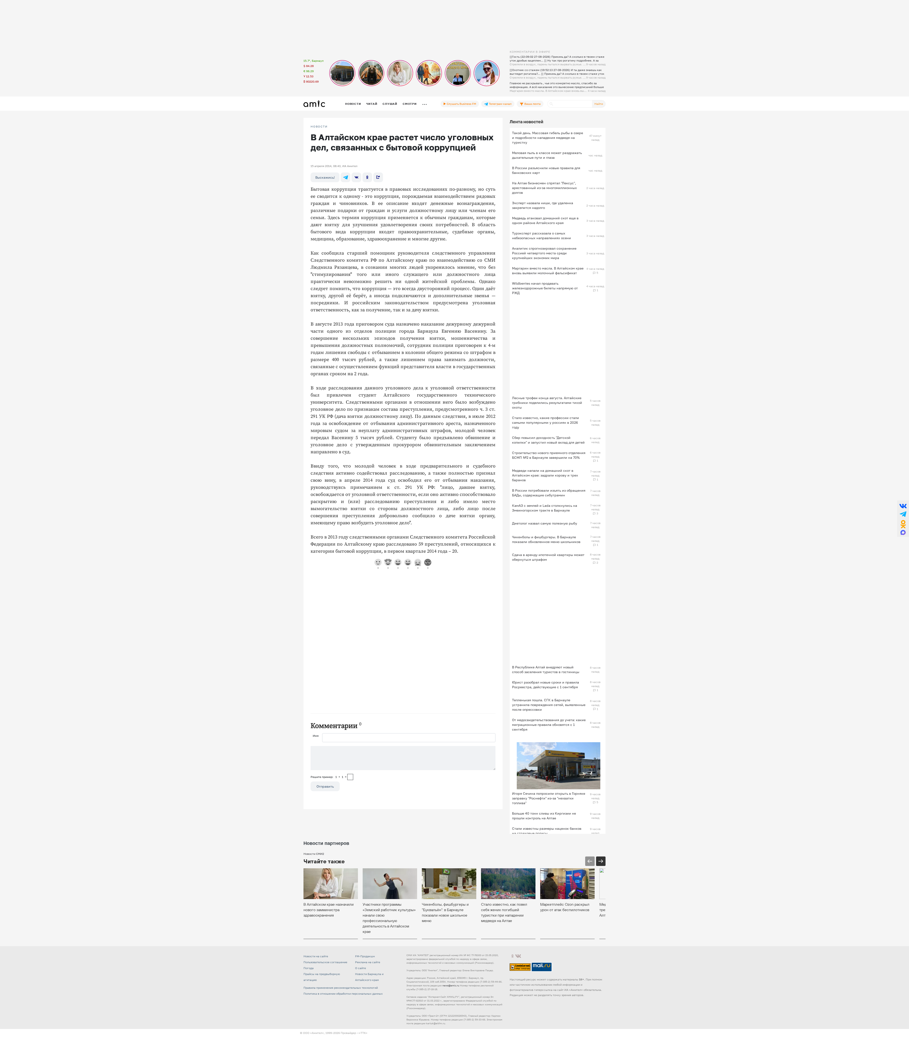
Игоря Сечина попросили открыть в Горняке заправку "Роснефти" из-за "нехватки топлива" (548, 798)
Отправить (325, 786)
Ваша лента (532, 104)
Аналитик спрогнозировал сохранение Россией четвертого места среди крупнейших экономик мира (544, 253)
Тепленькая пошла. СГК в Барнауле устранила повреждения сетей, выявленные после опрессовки (548, 704)
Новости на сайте (315, 956)
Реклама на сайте (367, 962)
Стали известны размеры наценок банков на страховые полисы (546, 830)
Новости (353, 104)
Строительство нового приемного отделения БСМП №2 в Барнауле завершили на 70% (548, 455)
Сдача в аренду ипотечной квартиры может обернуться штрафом (548, 557)
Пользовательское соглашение (325, 962)
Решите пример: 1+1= (329, 777)
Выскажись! (325, 177)
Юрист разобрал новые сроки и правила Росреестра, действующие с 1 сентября (545, 684)
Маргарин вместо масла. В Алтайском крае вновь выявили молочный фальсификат (548, 270)
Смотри (410, 104)
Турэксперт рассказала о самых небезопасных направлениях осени (541, 235)
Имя (316, 735)
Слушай (390, 104)
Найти (598, 104)
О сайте (360, 968)
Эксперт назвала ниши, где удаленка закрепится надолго (542, 205)
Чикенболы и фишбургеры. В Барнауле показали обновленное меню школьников (546, 539)
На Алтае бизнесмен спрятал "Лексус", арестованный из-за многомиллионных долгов (544, 187)
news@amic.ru (450, 985)
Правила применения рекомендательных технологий (340, 987)
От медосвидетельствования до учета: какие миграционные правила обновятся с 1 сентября (549, 724)
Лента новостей (526, 121)
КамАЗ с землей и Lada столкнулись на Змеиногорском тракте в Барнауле (544, 507)
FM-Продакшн (365, 956)
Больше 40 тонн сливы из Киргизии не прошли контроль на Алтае (544, 815)
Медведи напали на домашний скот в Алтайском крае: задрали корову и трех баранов (545, 475)
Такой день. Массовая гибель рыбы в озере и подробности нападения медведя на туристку (547, 137)
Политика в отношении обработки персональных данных (343, 993)
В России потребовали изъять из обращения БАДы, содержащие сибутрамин (548, 492)
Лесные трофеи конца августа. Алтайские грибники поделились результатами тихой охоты (547, 402)
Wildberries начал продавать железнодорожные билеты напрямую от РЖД (545, 288)
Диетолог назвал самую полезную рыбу (544, 523)
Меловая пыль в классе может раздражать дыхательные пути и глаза (547, 155)
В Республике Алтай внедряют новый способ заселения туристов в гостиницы (545, 669)
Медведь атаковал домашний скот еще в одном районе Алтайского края (545, 220)
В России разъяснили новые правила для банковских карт (546, 170)
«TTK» (363, 1033)
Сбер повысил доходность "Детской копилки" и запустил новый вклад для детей (548, 440)
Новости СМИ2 (313, 854)
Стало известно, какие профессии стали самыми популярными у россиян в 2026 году (545, 422)
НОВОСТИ (319, 126)
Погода (308, 968)
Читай (371, 104)
